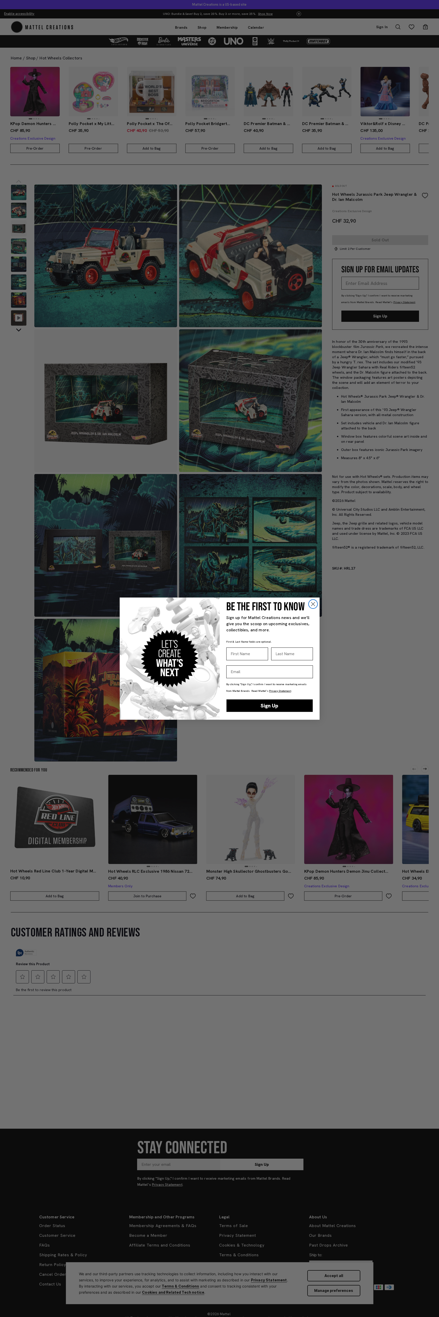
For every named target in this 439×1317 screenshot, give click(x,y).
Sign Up (269, 705)
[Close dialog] (313, 604)
